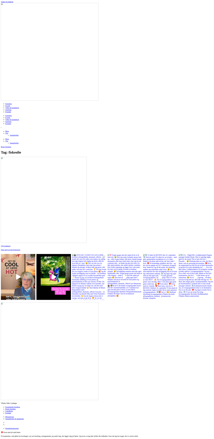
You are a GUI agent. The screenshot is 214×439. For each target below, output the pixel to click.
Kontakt (8, 112)
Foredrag (8, 104)
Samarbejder (14, 135)
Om (6, 133)
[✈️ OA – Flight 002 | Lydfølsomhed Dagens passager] (196, 277)
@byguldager (5, 246)
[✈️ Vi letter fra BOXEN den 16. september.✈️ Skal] (160, 277)
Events (7, 106)
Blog (7, 131)
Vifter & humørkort (12, 108)
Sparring (8, 110)
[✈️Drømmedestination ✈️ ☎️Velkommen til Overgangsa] (18, 277)
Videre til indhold (7, 2)
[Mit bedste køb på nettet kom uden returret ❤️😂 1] (53, 277)
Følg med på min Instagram (10, 250)
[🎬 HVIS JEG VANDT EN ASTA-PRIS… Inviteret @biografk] (89, 277)
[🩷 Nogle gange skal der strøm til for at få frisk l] (125, 277)
